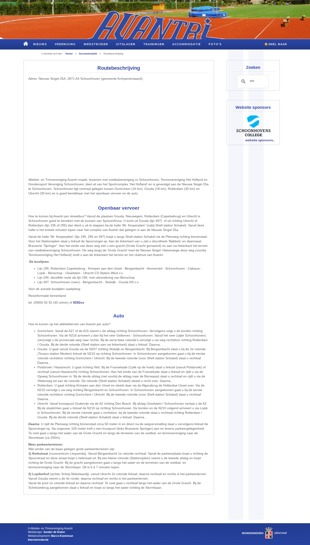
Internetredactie (38, 539)
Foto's (215, 44)
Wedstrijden (96, 44)
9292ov (78, 302)
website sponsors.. (260, 140)
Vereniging (65, 44)
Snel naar (277, 44)
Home (69, 53)
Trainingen (153, 44)
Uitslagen (125, 44)
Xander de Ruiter (54, 531)
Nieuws (40, 44)
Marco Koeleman (62, 535)
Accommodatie (186, 44)
